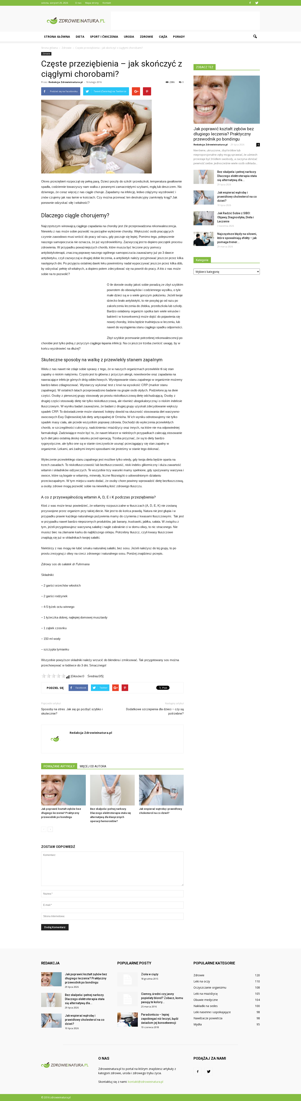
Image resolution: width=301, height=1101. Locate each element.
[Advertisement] (185, 20)
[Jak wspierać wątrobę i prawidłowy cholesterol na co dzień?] (161, 790)
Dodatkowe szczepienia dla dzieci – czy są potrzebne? (155, 711)
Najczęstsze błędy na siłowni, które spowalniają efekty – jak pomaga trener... (237, 238)
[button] (255, 37)
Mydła (198, 1024)
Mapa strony (92, 2)
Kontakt (107, 2)
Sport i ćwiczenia (104, 37)
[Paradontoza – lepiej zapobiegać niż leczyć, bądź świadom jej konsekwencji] (127, 1020)
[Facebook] (250, 3)
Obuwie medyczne (206, 1000)
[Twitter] (257, 3)
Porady (179, 37)
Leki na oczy (202, 981)
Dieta (80, 37)
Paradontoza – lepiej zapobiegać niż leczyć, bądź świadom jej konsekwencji (159, 1018)
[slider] (53, 675)
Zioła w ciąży (149, 974)
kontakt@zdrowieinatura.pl (145, 1082)
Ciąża (163, 37)
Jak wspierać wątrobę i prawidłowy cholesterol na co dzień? (237, 196)
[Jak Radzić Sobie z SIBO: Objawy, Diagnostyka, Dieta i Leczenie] (204, 218)
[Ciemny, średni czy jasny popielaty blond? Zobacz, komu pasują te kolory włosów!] (127, 999)
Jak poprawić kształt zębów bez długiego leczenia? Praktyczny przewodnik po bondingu (61, 813)
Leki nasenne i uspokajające (212, 1012)
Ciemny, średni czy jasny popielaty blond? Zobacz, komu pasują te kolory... (162, 998)
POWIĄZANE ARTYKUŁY (59, 766)
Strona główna (57, 37)
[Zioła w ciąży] (127, 979)
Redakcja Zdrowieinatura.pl (66, 82)
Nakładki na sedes (206, 1006)
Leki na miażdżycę (206, 994)
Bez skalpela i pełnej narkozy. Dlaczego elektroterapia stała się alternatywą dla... (237, 176)
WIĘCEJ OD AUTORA (93, 766)
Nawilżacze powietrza (208, 1018)
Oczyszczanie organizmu (210, 987)
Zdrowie (146, 37)
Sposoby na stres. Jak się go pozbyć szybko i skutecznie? (72, 711)
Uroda (129, 37)
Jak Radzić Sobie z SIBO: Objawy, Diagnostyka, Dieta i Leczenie (235, 217)
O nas (78, 2)
